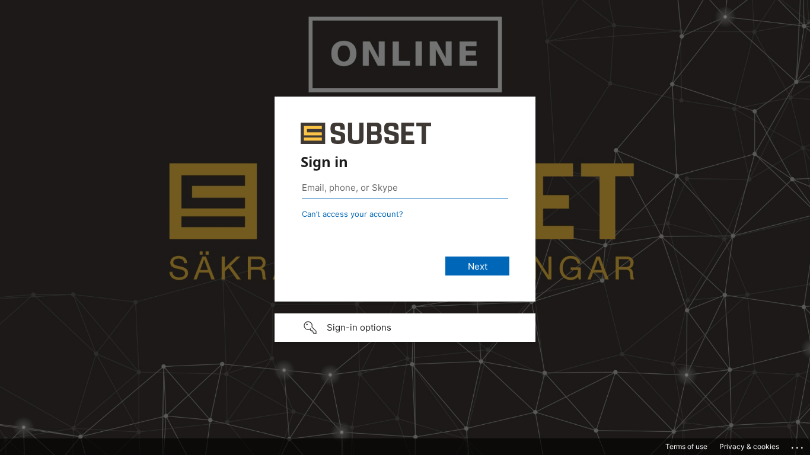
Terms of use (686, 446)
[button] (405, 327)
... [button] (798, 445)
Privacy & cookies (749, 446)
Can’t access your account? (352, 214)
